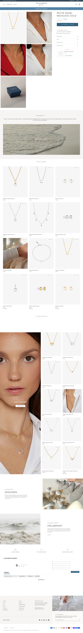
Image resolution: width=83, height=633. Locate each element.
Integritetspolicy (18, 630)
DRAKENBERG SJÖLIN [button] (39, 601)
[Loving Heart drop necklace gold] (72, 372)
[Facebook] (39, 620)
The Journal (5, 608)
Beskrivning (59, 36)
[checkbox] (37, 576)
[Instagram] (46, 620)
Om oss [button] (4, 601)
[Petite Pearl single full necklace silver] (41, 217)
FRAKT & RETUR (60, 42)
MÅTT (58, 39)
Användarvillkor (35, 630)
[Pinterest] (44, 620)
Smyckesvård (60, 45)
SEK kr (12, 627)
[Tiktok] (41, 620)
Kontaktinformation (22, 604)
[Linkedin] (48, 620)
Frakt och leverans (22, 606)
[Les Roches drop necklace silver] (72, 401)
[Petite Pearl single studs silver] (67, 217)
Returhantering (21, 608)
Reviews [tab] (7, 572)
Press (4, 604)
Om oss (4, 602)
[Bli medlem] (79, 620)
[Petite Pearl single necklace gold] (15, 181)
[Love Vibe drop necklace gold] (51, 344)
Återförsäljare (5, 609)
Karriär (4, 606)
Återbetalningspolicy (26, 630)
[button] (4, 4)
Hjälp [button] (20, 601)
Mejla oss (20, 602)
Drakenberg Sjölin (7, 630)
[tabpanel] (41, 584)
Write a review (75, 571)
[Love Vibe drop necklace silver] (72, 344)
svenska (77, 0)
